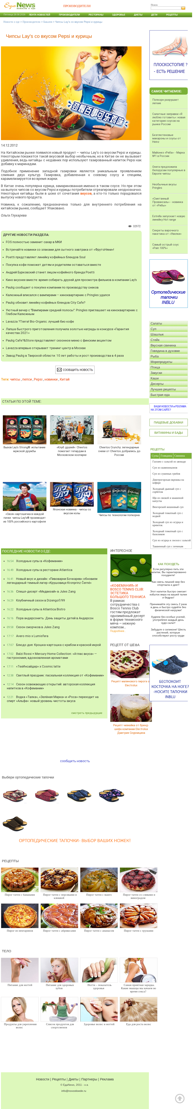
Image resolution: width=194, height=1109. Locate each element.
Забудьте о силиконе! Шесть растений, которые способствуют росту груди (168, 632)
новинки (51, 379)
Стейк (155, 340)
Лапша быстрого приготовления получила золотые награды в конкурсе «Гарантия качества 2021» (67, 331)
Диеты (138, 14)
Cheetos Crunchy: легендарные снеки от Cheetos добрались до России (119, 451)
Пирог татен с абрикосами (59, 930)
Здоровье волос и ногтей (99, 1024)
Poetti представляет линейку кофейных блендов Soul (45, 257)
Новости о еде (11, 21)
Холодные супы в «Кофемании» (35, 561)
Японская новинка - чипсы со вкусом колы (72, 511)
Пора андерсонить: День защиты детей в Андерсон (50, 618)
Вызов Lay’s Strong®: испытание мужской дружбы (24, 449)
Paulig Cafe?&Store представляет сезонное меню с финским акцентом (58, 340)
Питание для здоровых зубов (60, 986)
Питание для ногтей (20, 985)
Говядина (166, 455)
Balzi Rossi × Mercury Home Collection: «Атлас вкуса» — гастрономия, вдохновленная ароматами (52, 656)
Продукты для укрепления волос (20, 1026)
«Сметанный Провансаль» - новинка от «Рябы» (167, 202)
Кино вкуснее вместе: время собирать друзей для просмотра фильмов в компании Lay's (71, 280)
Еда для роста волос (138, 1024)
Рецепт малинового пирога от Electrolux (131, 683)
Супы (155, 455)
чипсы (15, 379)
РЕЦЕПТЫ (157, 449)
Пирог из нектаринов (20, 930)
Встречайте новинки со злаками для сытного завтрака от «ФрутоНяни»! (60, 249)
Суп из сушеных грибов (166, 473)
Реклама (107, 1079)
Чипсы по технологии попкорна (119, 515)
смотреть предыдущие (86, 713)
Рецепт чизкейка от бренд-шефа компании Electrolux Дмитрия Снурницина (131, 729)
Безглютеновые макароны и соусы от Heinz (166, 138)
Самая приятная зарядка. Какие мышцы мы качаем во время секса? (138, 988)
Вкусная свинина (163, 345)
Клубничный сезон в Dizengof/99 (36, 600)
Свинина (179, 455)
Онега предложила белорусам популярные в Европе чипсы (168, 170)
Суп (153, 329)
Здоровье (118, 14)
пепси (27, 379)
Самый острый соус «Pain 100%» (165, 246)
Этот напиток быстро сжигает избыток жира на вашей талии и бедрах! (168, 594)
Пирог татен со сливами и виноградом (139, 896)
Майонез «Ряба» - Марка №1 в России (168, 154)
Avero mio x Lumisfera (27, 636)
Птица (155, 367)
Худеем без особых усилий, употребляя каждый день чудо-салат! (168, 619)
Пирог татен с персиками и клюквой (60, 896)
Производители (69, 14)
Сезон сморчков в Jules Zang (33, 627)
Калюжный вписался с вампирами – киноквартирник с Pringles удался (58, 295)
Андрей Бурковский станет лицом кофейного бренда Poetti (50, 272)
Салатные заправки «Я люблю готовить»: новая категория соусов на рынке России (168, 119)
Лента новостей (39, 14)
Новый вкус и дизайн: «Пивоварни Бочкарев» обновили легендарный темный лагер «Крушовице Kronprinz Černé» (52, 581)
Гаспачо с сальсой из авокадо (169, 461)
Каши (155, 378)
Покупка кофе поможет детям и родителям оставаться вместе (53, 265)
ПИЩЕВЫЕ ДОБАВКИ (168, 422)
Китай (65, 379)
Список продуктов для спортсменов (60, 1026)
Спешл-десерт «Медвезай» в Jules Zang (41, 591)
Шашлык (157, 334)
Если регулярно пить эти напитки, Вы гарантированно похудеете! (168, 572)
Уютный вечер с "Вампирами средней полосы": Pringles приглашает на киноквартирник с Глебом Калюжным (72, 312)
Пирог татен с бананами (20, 894)
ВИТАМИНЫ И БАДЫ (168, 432)
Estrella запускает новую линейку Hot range (168, 217)
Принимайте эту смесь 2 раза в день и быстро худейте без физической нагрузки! (168, 607)
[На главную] (19, 11)
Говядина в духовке (165, 351)
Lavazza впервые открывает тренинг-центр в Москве (46, 348)
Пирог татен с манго (99, 894)
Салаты (156, 323)
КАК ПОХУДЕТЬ (168, 564)
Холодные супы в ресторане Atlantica (39, 570)
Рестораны (96, 14)
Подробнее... (118, 630)
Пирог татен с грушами (138, 930)
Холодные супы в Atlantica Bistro (36, 609)
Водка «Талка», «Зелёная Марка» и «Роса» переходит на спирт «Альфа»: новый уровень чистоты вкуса (53, 699)
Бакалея (47, 21)
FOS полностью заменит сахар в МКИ (34, 242)
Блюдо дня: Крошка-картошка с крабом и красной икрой (54, 645)
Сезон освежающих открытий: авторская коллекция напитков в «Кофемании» (51, 686)
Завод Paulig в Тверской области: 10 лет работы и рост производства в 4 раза (65, 355)
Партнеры (89, 1079)
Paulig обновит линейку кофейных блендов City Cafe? (45, 302)
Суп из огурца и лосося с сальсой (172, 540)
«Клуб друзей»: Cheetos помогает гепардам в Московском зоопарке (72, 451)
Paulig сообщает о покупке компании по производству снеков (52, 287)
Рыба (155, 356)
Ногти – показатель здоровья (100, 986)
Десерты (157, 384)
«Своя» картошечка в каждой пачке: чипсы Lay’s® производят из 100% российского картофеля (24, 517)
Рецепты (172, 14)
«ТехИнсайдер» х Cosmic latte (33, 666)
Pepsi (38, 379)
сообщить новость (75, 761)
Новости (42, 1079)
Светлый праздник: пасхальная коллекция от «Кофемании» (55, 675)
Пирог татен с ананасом (99, 930)
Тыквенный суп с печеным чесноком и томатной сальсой (169, 548)
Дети (154, 14)
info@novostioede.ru (73, 1090)
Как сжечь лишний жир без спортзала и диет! (168, 583)
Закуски (156, 373)
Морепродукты (161, 362)
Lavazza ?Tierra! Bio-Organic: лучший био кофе (40, 321)
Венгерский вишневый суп (168, 507)
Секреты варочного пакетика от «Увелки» (166, 232)
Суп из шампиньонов (165, 467)
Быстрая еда (160, 395)
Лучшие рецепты (163, 389)
